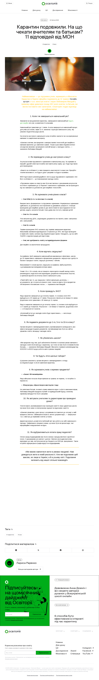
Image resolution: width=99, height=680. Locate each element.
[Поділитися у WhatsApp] (83, 550)
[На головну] (49, 3)
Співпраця (75, 654)
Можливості (72, 10)
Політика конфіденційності (47, 675)
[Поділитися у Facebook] (61, 550)
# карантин (46, 44)
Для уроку (37, 10)
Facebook (87, 651)
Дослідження (58, 10)
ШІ (46, 10)
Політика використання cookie (64, 675)
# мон (54, 44)
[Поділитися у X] (38, 550)
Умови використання (32, 675)
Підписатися (37, 614)
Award (73, 651)
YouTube (86, 654)
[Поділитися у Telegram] (16, 550)
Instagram (87, 648)
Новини (25, 10)
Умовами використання (16, 620)
